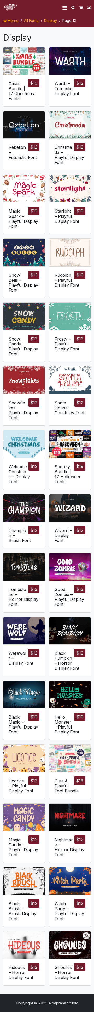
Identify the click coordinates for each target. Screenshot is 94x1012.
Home (13, 20)
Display (50, 20)
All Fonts (31, 20)
